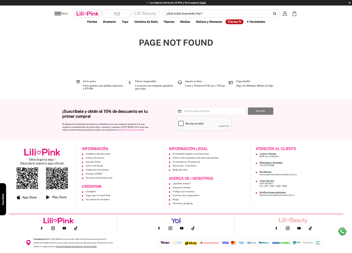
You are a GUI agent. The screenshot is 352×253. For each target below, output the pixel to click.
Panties (92, 21)
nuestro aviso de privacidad (131, 130)
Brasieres (109, 21)
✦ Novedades (256, 21)
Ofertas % (234, 21)
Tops (125, 21)
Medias (185, 21)
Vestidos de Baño (146, 21)
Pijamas (169, 21)
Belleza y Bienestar (209, 21)
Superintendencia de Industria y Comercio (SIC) (76, 246)
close (350, 3)
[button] (221, 14)
